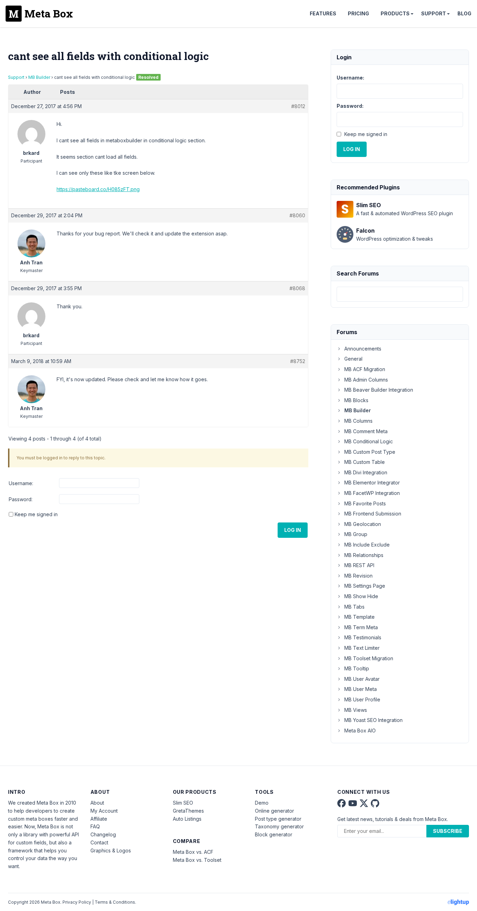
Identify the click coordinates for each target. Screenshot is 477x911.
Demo (262, 803)
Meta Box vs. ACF (193, 852)
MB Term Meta (361, 627)
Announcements (362, 349)
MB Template (359, 617)
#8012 (298, 106)
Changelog (103, 834)
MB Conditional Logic (368, 441)
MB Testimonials (362, 637)
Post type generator (278, 819)
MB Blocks (356, 400)
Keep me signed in (36, 514)
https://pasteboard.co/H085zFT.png (98, 189)
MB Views (355, 710)
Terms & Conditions (115, 902)
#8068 (297, 288)
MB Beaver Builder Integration (378, 390)
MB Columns (358, 421)
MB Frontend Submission (372, 514)
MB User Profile (362, 699)
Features (323, 13)
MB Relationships (363, 555)
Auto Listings (187, 819)
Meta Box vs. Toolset (197, 860)
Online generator (274, 811)
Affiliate (98, 819)
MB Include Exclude (367, 545)
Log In (292, 530)
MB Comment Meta (366, 431)
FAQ (95, 826)
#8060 (297, 215)
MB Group (355, 534)
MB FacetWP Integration (372, 493)
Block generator (273, 834)
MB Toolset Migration (368, 658)
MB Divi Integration (365, 472)
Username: (21, 483)
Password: (20, 499)
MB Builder (39, 77)
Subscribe (447, 831)
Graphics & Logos (110, 850)
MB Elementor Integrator (372, 482)
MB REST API (359, 565)
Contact (99, 842)
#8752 (297, 361)
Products (395, 13)
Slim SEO (183, 803)
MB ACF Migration (364, 369)
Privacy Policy (77, 902)
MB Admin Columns (366, 380)
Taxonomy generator (279, 826)
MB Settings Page (364, 586)
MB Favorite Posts (365, 503)
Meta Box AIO (360, 730)
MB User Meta (360, 689)
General (353, 359)
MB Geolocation (362, 524)
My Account (104, 811)
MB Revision (358, 576)
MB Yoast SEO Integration (373, 720)
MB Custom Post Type (369, 452)
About (97, 803)
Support (433, 13)
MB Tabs (354, 607)
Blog (464, 13)
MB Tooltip (356, 668)
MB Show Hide (361, 596)
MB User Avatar (362, 679)
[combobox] (400, 294)
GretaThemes (188, 811)
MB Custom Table (364, 462)
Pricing (358, 13)
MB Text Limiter (362, 648)
